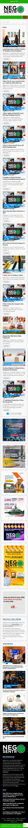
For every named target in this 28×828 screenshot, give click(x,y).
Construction (6, 106)
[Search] (21, 17)
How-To (5, 140)
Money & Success (18, 710)
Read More (6, 59)
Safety (13, 45)
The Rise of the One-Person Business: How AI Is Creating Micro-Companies (14, 680)
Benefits (5, 45)
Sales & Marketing (7, 686)
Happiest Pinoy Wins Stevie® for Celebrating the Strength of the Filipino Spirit (14, 703)
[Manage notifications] (25, 825)
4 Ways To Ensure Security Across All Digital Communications (14, 134)
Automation (14, 204)
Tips (17, 140)
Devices (5, 138)
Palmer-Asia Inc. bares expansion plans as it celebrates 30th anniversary (14, 70)
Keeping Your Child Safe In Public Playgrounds (14, 325)
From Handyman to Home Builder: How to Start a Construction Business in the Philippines (14, 812)
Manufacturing (19, 172)
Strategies (14, 77)
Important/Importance (8, 109)
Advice (5, 204)
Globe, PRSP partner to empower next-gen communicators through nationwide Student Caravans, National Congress (14, 655)
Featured (18, 108)
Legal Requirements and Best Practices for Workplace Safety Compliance (14, 38)
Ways (17, 45)
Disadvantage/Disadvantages (9, 108)
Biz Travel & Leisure (9, 820)
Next (20, 413)
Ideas (13, 236)
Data (11, 106)
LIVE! (25, 17)
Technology (14, 300)
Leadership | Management (9, 710)
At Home (9, 204)
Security (9, 77)
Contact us (5, 771)
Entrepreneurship (15, 685)
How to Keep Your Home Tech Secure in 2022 (14, 200)
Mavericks (23, 818)
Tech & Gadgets (19, 820)
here (17, 785)
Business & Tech (7, 662)
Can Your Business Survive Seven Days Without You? (14, 726)
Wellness (19, 109)
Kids (9, 330)
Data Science (14, 298)
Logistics (17, 362)
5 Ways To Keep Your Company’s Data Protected (14, 293)
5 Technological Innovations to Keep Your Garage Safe (14, 389)
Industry (13, 172)
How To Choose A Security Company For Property (14, 232)
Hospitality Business (11, 270)
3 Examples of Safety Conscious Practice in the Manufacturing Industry (14, 166)
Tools (20, 140)
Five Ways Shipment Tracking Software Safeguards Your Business (14, 357)
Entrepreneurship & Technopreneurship (15, 731)
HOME (9, 205)
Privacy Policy (13, 822)
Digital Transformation (12, 138)
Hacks (9, 733)
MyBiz (18, 818)
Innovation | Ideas (18, 205)
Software (6, 364)
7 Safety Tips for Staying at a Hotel (14, 264)
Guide (10, 45)
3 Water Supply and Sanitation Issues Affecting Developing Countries (14, 102)
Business (6, 298)
